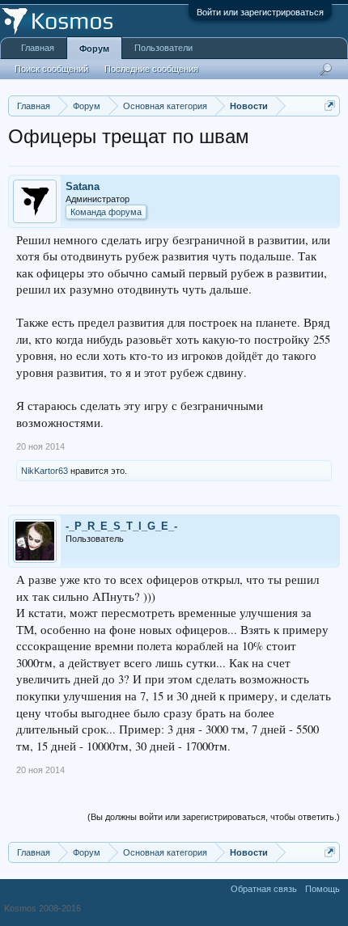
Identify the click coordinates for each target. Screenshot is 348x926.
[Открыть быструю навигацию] (330, 105)
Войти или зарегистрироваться (260, 12)
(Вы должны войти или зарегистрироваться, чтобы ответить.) (213, 817)
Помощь (322, 889)
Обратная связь (264, 889)
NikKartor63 (44, 471)
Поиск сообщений (51, 69)
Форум (94, 48)
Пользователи (163, 48)
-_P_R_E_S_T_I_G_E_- (121, 526)
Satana (83, 186)
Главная (37, 48)
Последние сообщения (151, 69)
